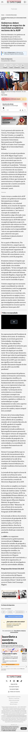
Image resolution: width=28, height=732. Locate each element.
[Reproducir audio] (3, 108)
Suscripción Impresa (14, 686)
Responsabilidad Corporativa (14, 696)
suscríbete (12, 661)
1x (25, 110)
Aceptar (24, 728)
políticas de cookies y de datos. (9, 730)
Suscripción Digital (14, 689)
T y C (15, 668)
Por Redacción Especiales (8, 605)
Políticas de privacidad (14, 700)
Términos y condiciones (14, 698)
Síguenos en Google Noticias (15, 616)
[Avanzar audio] (22, 110)
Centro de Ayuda (14, 702)
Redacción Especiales (6, 59)
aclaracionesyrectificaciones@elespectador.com (17, 715)
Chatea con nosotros (15, 691)
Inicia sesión (5, 661)
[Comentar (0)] (17, 65)
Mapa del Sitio (14, 684)
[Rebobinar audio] (20, 110)
